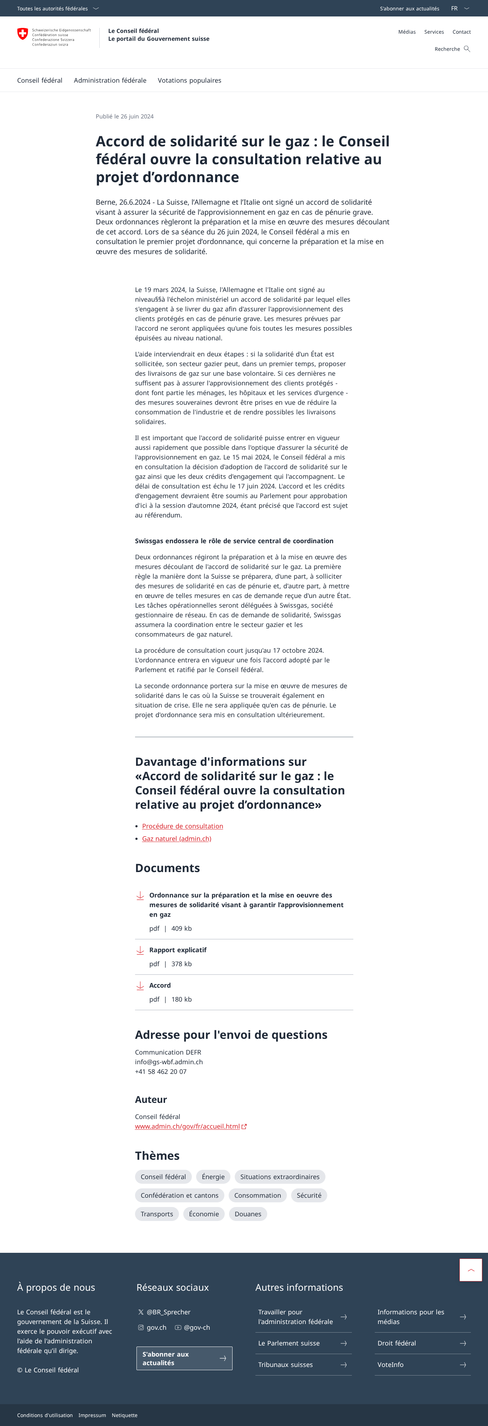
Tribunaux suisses (285, 1364)
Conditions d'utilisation (45, 1415)
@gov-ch (197, 1327)
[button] (39, 80)
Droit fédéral (397, 1343)
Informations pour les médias (411, 1317)
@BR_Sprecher (168, 1312)
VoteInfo (391, 1364)
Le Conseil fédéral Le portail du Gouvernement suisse (158, 35)
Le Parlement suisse (289, 1343)
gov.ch (156, 1327)
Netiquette (125, 1415)
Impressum (92, 1415)
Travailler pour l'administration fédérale (295, 1317)
